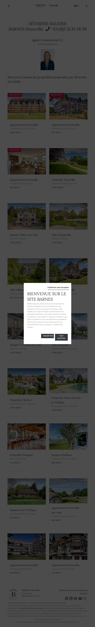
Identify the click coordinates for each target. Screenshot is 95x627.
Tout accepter (61, 337)
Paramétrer (48, 336)
